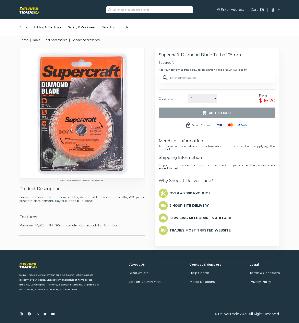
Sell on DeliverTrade (145, 282)
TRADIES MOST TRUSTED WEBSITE (200, 230)
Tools (124, 27)
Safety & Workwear (81, 27)
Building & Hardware (47, 27)
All (21, 27)
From (263, 95)
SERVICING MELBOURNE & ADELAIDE (200, 218)
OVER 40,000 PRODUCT (190, 193)
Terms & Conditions (265, 273)
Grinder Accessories (85, 40)
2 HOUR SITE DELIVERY (189, 206)
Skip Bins (108, 27)
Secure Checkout (202, 125)
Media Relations (201, 282)
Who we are (139, 273)
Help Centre (199, 273)
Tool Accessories (55, 40)
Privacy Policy (260, 282)
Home (23, 40)
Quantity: (166, 98)
